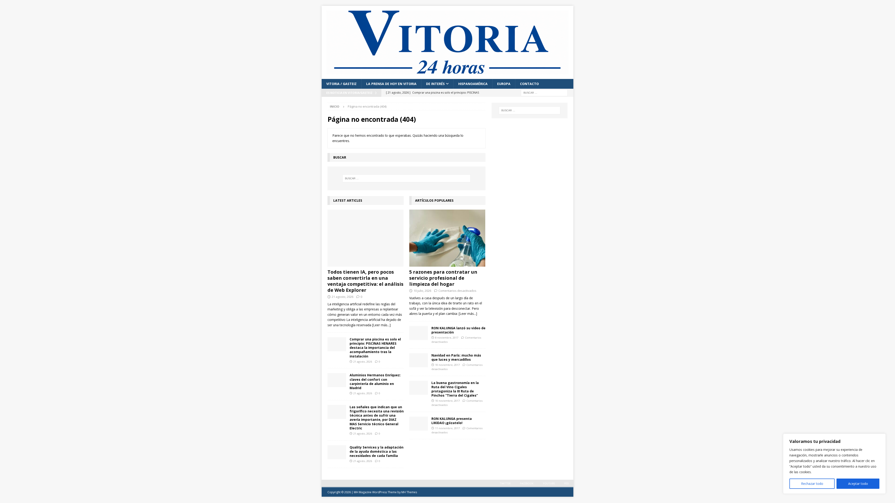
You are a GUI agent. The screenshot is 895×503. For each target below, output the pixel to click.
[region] (834, 464)
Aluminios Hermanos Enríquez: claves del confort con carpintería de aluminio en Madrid (375, 381)
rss (566, 483)
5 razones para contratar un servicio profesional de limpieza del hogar (443, 278)
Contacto (529, 84)
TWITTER (505, 483)
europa (503, 84)
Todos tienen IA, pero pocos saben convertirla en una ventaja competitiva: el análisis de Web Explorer (365, 281)
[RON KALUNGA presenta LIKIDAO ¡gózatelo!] (418, 424)
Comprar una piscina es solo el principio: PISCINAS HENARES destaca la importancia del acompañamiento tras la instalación (375, 347)
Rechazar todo (812, 483)
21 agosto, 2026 (342, 297)
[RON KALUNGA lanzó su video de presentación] (418, 333)
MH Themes (409, 492)
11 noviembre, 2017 (447, 428)
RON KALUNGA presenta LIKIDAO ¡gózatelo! (451, 420)
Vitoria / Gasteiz (341, 84)
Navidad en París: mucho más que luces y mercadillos (456, 357)
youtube (549, 483)
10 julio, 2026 (422, 291)
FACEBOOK (527, 483)
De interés (435, 84)
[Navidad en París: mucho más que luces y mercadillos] (418, 360)
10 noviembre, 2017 (447, 365)
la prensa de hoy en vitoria (391, 84)
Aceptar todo (858, 483)
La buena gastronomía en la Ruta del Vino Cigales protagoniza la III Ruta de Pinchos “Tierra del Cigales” (455, 389)
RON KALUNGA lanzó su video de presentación (458, 330)
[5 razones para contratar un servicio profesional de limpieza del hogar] (447, 238)
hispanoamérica (473, 84)
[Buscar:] (544, 92)
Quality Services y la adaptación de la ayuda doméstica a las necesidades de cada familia (376, 451)
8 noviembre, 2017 (446, 337)
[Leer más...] (381, 325)
